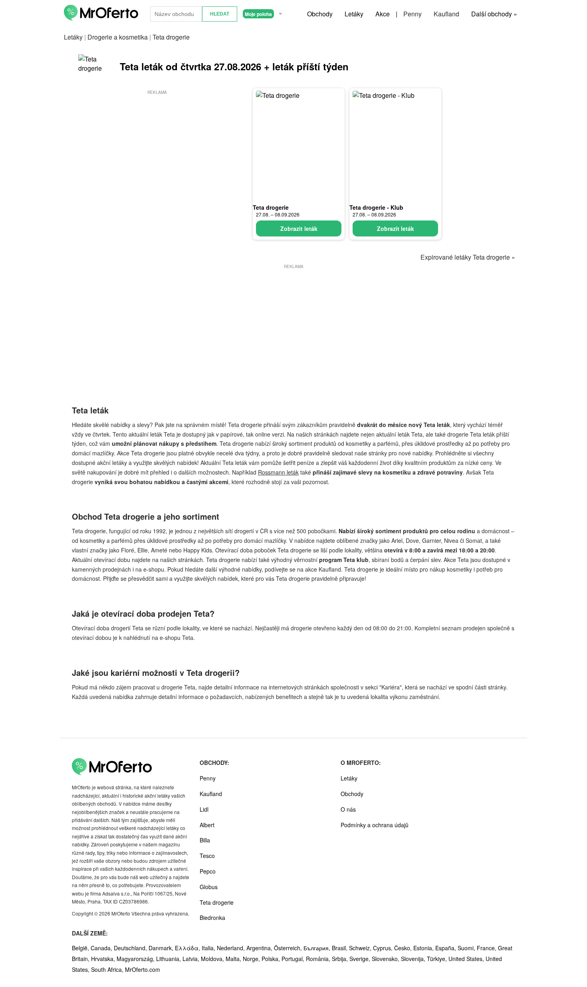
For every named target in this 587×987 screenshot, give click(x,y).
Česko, (403, 948)
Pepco (208, 871)
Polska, (272, 959)
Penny (412, 13)
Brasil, (340, 948)
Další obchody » (494, 13)
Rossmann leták (278, 472)
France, (487, 948)
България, (317, 948)
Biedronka (212, 917)
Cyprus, (383, 948)
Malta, (234, 959)
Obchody (320, 13)
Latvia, (191, 959)
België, (81, 948)
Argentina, (260, 948)
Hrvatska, (104, 959)
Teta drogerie (271, 207)
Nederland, (231, 948)
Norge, (252, 959)
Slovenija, (414, 959)
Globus (209, 887)
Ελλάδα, (188, 948)
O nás (348, 809)
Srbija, (340, 959)
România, (319, 959)
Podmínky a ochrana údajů (375, 825)
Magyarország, (136, 959)
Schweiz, (361, 948)
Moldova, (213, 959)
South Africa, (108, 969)
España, (446, 948)
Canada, (102, 948)
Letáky (354, 13)
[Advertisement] (157, 152)
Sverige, (360, 959)
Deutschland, (131, 948)
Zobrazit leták (298, 228)
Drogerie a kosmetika (117, 37)
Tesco (207, 856)
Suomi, (467, 948)
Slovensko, (386, 959)
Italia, (209, 948)
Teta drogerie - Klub (376, 207)
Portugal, (294, 959)
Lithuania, (169, 959)
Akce (382, 13)
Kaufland (446, 13)
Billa (205, 840)
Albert (207, 825)
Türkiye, (437, 959)
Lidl (204, 809)
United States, (467, 959)
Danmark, (162, 948)
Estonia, (424, 948)
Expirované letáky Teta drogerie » (467, 257)
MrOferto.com (142, 969)
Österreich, (288, 948)
